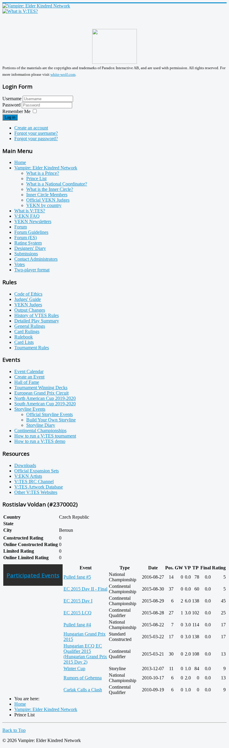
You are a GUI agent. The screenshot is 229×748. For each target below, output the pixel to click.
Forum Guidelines (31, 232)
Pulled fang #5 (77, 576)
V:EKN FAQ (27, 216)
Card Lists (24, 342)
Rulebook (23, 336)
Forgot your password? (36, 138)
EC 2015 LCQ (78, 612)
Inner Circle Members (46, 194)
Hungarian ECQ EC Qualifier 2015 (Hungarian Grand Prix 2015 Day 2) (85, 653)
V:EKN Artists (28, 476)
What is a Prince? (42, 173)
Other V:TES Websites (35, 492)
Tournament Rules (31, 347)
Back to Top (14, 730)
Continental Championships (40, 430)
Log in (10, 117)
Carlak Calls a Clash (83, 689)
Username (11, 98)
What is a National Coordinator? (56, 183)
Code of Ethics (28, 293)
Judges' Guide (27, 299)
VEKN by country (43, 205)
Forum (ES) (25, 237)
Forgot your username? (36, 133)
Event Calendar (29, 371)
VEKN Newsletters (32, 221)
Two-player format (31, 269)
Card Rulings (26, 331)
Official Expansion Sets (36, 470)
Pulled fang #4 (77, 624)
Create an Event (29, 376)
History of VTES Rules (36, 315)
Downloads (25, 465)
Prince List (36, 178)
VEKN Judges (28, 304)
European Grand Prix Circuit (41, 392)
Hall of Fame (26, 382)
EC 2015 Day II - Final (85, 588)
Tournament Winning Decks (40, 387)
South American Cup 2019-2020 (45, 403)
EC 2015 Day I (78, 600)
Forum (20, 226)
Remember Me (16, 111)
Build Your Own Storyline (51, 419)
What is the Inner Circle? (49, 189)
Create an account (31, 127)
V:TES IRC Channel (34, 481)
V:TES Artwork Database (38, 486)
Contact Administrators (36, 259)
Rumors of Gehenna (83, 677)
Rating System (28, 242)
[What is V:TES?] (20, 11)
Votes (19, 264)
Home (20, 162)
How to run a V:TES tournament (45, 435)
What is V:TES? (29, 210)
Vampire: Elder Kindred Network (45, 167)
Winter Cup (74, 668)
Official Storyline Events (49, 414)
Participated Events (33, 575)
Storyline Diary (40, 425)
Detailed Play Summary (36, 320)
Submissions (26, 253)
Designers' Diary (30, 248)
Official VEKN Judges (47, 200)
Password (12, 104)
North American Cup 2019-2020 (45, 398)
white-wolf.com (62, 74)
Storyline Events (29, 409)
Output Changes (29, 310)
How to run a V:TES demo (39, 441)
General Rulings (29, 326)
